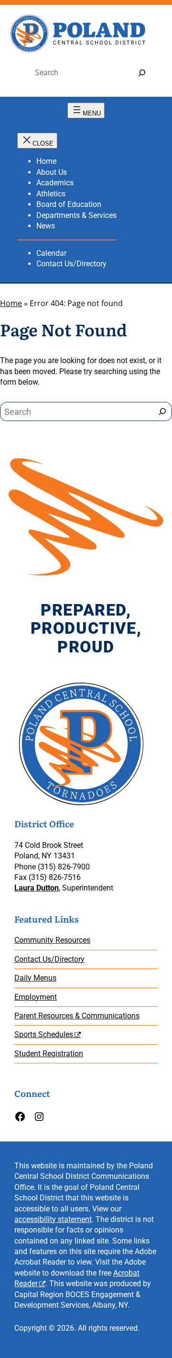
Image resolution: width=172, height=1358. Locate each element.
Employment (35, 997)
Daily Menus (35, 977)
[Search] (142, 73)
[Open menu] (86, 110)
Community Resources (52, 940)
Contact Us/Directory (49, 959)
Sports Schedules (43, 1034)
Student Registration (48, 1053)
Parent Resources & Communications (77, 1015)
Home (11, 303)
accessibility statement (53, 1219)
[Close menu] (37, 140)
